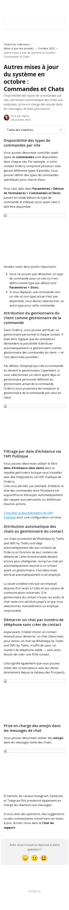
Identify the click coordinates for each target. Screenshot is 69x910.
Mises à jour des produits (19, 48)
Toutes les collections (17, 44)
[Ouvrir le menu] (62, 6)
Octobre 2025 (46, 48)
